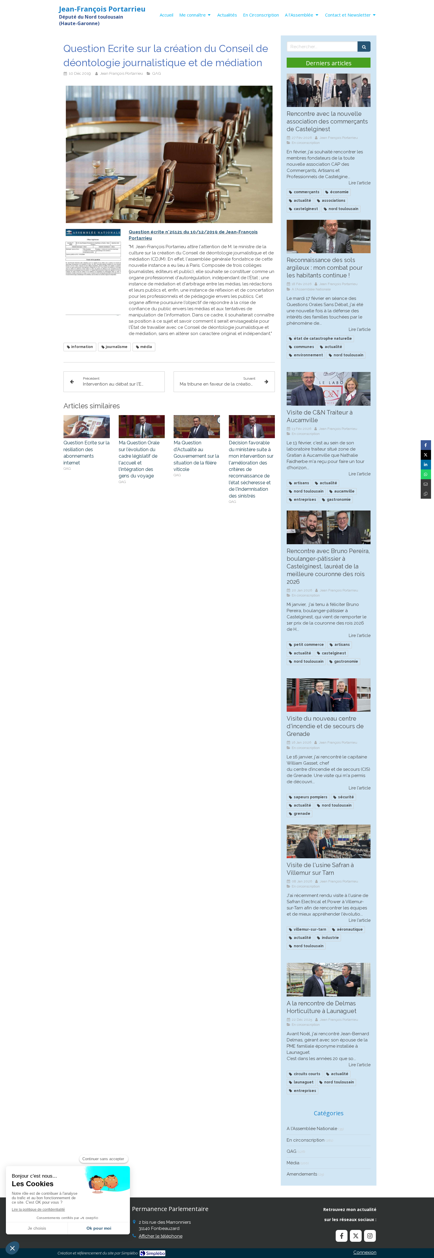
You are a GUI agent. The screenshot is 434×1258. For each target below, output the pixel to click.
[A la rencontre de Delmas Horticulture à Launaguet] (329, 980)
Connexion (364, 1252)
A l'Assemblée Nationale (312, 1128)
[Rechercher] (364, 46)
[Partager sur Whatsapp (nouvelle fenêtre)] (426, 474)
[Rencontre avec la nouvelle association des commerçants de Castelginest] (329, 90)
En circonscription (305, 1140)
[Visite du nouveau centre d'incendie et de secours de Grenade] (329, 695)
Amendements (302, 1174)
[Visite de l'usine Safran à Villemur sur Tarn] (329, 841)
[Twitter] (356, 1236)
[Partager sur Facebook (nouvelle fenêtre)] (426, 445)
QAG (291, 1151)
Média (293, 1163)
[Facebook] (341, 1236)
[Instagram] (370, 1236)
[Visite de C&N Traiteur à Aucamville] (329, 389)
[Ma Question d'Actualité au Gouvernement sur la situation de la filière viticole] (197, 426)
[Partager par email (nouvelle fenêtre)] (426, 484)
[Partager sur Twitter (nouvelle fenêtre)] (426, 455)
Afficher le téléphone (160, 1236)
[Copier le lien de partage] (426, 494)
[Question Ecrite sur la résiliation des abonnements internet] (86, 426)
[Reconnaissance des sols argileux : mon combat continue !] (329, 236)
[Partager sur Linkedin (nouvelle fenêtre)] (426, 464)
